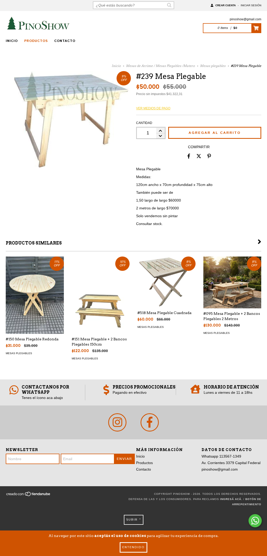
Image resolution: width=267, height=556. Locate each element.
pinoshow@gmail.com (245, 19)
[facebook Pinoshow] (150, 422)
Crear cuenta (225, 5)
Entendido (133, 547)
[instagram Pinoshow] (117, 422)
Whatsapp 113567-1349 (221, 456)
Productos (36, 41)
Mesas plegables (213, 66)
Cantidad (144, 123)
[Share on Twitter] (199, 156)
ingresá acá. (231, 499)
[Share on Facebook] (189, 156)
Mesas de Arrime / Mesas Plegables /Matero (160, 66)
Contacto (64, 41)
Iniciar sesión (251, 5)
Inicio (12, 41)
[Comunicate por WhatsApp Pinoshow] (255, 520)
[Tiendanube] (28, 495)
